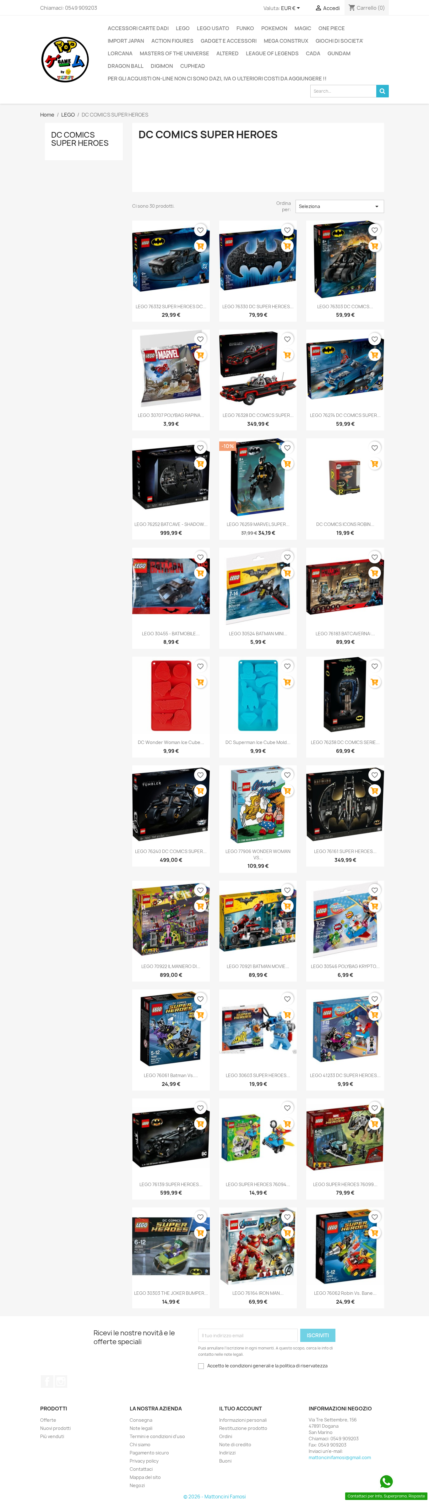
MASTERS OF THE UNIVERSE (174, 53)
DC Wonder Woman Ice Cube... (171, 742)
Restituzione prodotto (243, 1428)
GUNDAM (339, 53)
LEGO (183, 28)
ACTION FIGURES (172, 40)
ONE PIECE (331, 28)
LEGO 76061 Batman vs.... (171, 1075)
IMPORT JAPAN (126, 40)
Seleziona (340, 206)
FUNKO (245, 28)
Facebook (47, 1381)
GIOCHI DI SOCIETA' (339, 40)
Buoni (225, 1461)
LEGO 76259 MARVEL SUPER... (258, 524)
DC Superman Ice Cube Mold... (258, 742)
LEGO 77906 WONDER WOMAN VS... (258, 854)
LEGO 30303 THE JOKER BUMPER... (171, 1293)
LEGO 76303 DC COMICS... (345, 306)
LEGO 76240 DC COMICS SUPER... (171, 851)
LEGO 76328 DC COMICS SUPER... (258, 415)
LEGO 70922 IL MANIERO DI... (170, 966)
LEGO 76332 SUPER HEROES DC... (171, 306)
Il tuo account (240, 1408)
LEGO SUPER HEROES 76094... (258, 1184)
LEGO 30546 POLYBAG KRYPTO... (345, 966)
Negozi (137, 1485)
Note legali (141, 1428)
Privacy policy (144, 1461)
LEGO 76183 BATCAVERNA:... (345, 634)
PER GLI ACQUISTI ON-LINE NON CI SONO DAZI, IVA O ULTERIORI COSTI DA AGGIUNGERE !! (217, 78)
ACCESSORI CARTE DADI (138, 28)
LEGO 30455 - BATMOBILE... (171, 634)
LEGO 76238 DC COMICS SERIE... (345, 742)
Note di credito (235, 1445)
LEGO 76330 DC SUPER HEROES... (258, 306)
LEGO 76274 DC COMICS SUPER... (345, 415)
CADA (313, 53)
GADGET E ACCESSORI (229, 40)
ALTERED (227, 53)
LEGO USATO (213, 28)
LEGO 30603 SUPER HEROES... (258, 1075)
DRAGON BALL (126, 66)
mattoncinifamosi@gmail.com (340, 1457)
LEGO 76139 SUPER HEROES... (171, 1184)
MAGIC (303, 28)
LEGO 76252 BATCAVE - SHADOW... (171, 524)
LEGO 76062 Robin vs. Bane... (345, 1293)
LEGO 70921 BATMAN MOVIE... (258, 966)
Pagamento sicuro (149, 1453)
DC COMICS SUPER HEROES (80, 138)
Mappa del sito (145, 1477)
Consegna (141, 1420)
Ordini (225, 1436)
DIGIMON (162, 66)
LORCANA (120, 53)
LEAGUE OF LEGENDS (272, 53)
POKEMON (274, 28)
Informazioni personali (243, 1420)
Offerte (48, 1420)
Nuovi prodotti (55, 1428)
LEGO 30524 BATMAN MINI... (258, 634)
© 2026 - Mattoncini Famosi (214, 1496)
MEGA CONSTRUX (286, 40)
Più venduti (52, 1436)
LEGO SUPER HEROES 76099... (345, 1184)
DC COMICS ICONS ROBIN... (345, 524)
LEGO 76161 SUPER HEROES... (345, 851)
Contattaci (141, 1469)
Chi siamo (140, 1445)
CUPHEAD (192, 66)
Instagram (61, 1381)
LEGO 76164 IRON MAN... (258, 1293)
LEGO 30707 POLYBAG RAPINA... (171, 415)
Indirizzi (227, 1453)
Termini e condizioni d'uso (157, 1436)
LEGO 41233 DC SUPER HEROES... (345, 1075)
